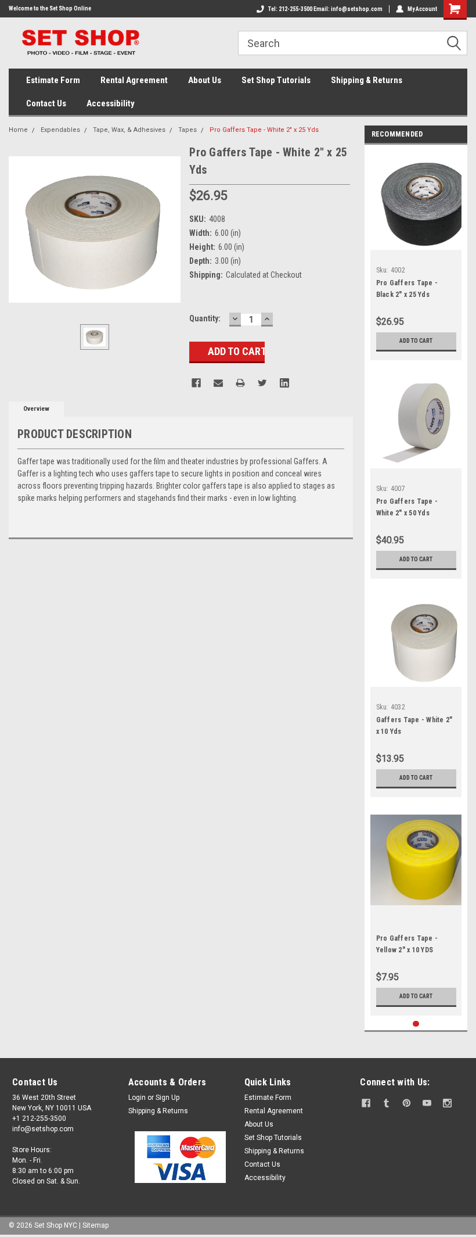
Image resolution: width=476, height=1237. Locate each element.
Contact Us (46, 103)
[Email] (218, 383)
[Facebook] (196, 383)
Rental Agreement (134, 80)
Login (137, 1097)
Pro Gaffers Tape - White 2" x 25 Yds (264, 130)
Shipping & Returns (366, 80)
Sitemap (95, 1225)
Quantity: (205, 318)
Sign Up (167, 1097)
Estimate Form (53, 80)
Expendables (60, 130)
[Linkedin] (284, 383)
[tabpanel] (416, 255)
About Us (204, 80)
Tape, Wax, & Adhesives (129, 130)
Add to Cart (415, 341)
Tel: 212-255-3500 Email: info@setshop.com (325, 9)
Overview (36, 409)
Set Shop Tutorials (276, 80)
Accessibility (110, 103)
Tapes (187, 130)
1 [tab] (416, 1024)
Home (18, 130)
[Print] (240, 383)
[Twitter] (262, 383)
